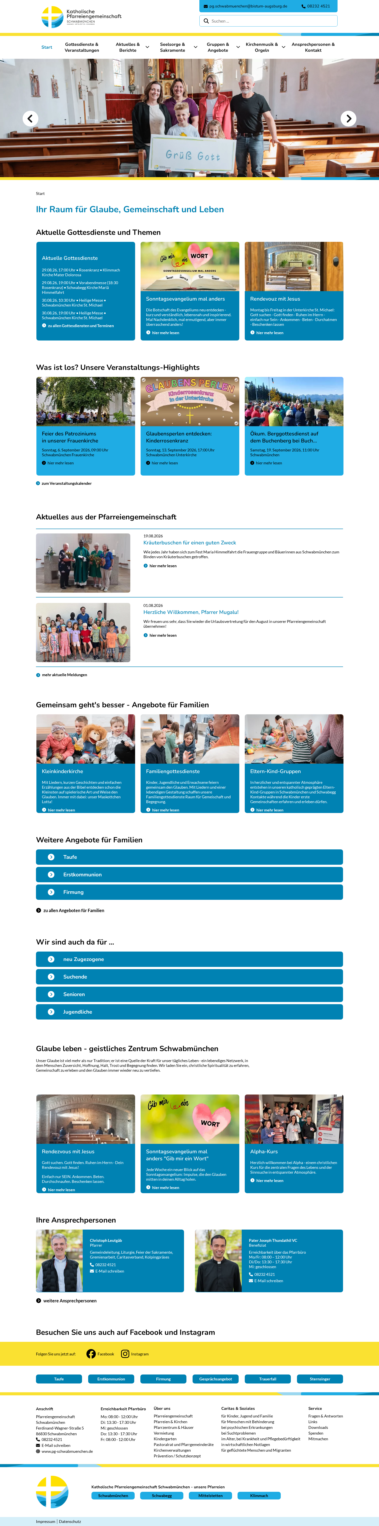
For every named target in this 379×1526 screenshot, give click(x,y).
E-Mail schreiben (109, 1271)
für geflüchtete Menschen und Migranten (256, 1450)
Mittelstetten (210, 1495)
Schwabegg (162, 1495)
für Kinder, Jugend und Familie (247, 1416)
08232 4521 (105, 1264)
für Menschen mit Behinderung (247, 1421)
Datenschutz (70, 1521)
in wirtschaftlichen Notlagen (245, 1444)
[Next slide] (348, 118)
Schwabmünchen (113, 1495)
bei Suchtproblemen (238, 1433)
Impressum (45, 1521)
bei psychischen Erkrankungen (247, 1427)
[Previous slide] (30, 118)
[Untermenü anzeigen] (147, 47)
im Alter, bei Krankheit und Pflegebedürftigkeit (260, 1438)
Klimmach (259, 1495)
